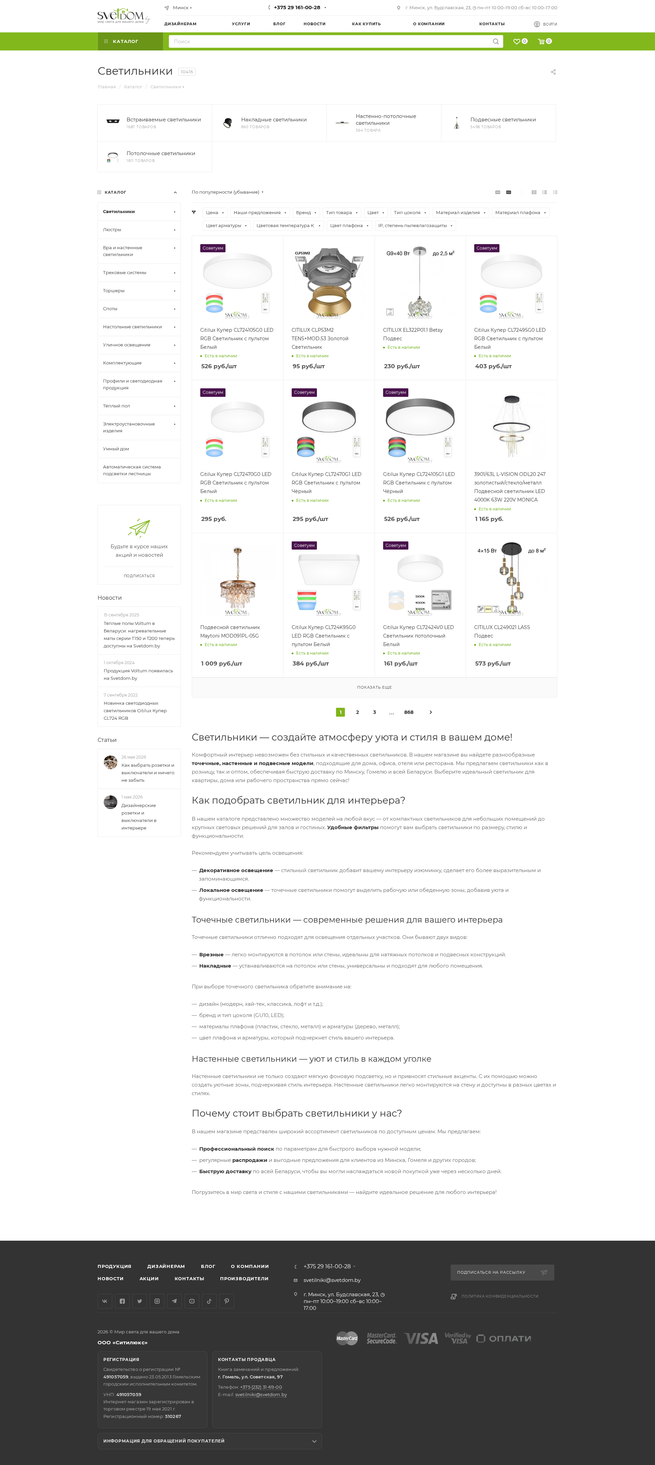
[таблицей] (555, 192)
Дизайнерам (166, 1266)
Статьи (107, 740)
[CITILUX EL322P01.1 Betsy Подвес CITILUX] (420, 281)
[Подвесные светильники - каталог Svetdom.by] (457, 123)
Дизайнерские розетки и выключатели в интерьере (139, 817)
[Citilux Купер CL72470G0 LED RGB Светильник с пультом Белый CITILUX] (237, 425)
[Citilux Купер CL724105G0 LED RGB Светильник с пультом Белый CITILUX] (237, 281)
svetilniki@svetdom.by (332, 1280)
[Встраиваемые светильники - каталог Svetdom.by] (113, 123)
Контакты (189, 1278)
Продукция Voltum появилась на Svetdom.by (138, 674)
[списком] (544, 192)
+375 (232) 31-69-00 (261, 1387)
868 (408, 712)
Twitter (139, 1301)
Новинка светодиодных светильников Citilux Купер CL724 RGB (135, 710)
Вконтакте (105, 1301)
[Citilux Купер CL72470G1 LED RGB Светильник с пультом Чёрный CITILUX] (329, 425)
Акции (149, 1278)
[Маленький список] (498, 192)
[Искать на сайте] (496, 41)
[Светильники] (124, 16)
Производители (244, 1278)
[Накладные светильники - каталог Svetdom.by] (227, 123)
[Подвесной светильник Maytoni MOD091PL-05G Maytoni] (237, 578)
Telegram (174, 1301)
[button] (621, 1214)
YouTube (192, 1301)
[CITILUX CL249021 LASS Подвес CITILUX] (511, 578)
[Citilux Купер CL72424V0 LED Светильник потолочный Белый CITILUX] (420, 578)
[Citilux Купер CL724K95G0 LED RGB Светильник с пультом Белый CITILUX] (329, 578)
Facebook (122, 1301)
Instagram (157, 1301)
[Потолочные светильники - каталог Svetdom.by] (113, 157)
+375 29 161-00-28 (297, 7)
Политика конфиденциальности (500, 1296)
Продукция (115, 1266)
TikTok (209, 1301)
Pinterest (226, 1301)
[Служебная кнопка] (431, 711)
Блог (208, 1266)
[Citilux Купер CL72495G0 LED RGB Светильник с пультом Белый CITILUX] (511, 281)
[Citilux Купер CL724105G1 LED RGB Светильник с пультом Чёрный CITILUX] (420, 425)
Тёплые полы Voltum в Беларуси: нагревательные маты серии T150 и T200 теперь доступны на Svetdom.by (139, 634)
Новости (110, 598)
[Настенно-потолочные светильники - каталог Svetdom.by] (342, 123)
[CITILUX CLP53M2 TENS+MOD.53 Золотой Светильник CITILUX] (329, 281)
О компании (250, 1266)
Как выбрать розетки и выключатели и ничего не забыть (147, 773)
